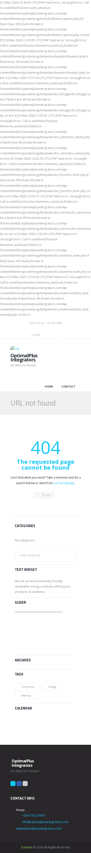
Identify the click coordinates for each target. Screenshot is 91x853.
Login (36, 335)
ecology (52, 686)
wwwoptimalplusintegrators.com (38, 828)
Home (49, 386)
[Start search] (37, 495)
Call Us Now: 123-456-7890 (45, 323)
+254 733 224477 (34, 815)
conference (27, 686)
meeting (26, 695)
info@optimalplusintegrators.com (45, 822)
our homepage (64, 483)
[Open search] (52, 335)
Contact (68, 386)
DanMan (27, 847)
